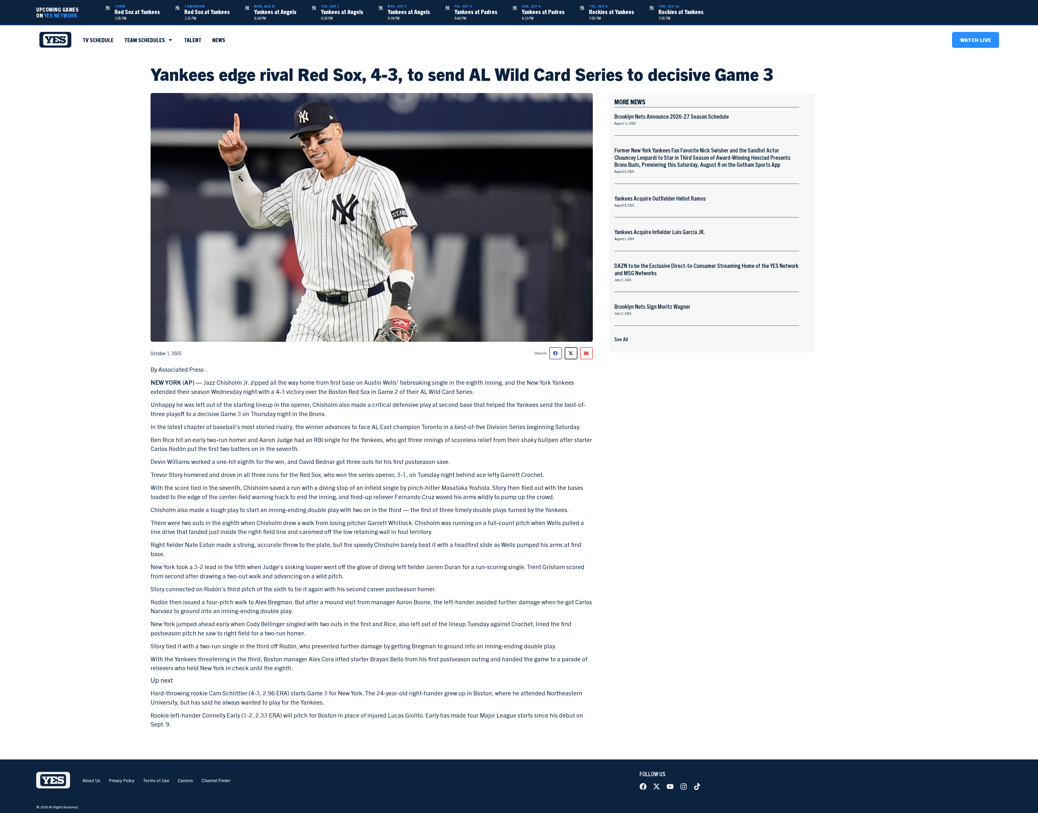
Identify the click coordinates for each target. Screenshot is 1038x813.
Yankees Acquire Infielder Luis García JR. (659, 231)
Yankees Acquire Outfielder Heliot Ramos (660, 198)
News (218, 39)
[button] (555, 353)
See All (621, 339)
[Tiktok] (697, 786)
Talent (192, 39)
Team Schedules (144, 39)
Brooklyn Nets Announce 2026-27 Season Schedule (671, 116)
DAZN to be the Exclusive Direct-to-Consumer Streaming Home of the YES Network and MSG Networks (706, 269)
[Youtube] (670, 786)
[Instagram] (683, 786)
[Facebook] (643, 786)
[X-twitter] (656, 786)
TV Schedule (98, 39)
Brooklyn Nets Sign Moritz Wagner (652, 306)
